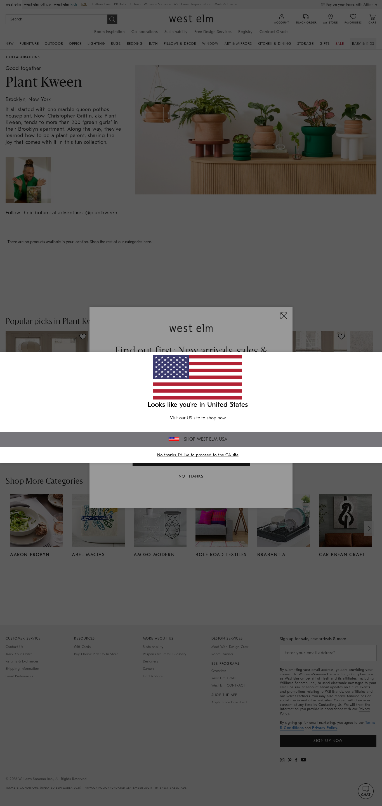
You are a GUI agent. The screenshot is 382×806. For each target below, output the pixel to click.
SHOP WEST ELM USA (205, 439)
